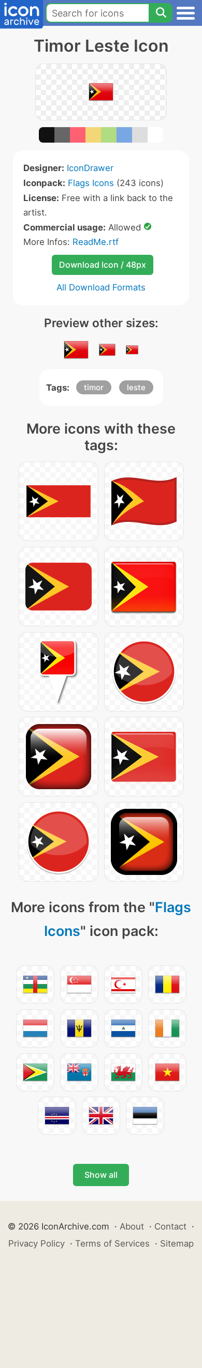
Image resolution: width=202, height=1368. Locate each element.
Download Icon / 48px (102, 264)
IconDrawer (90, 168)
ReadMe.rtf (96, 242)
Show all (101, 1175)
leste (136, 387)
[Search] (160, 13)
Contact (170, 1226)
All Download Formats (101, 287)
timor (94, 387)
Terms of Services (112, 1243)
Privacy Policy (36, 1243)
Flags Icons (91, 183)
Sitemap (177, 1243)
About (132, 1226)
